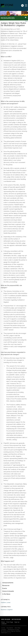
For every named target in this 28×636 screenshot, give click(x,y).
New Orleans (5, 619)
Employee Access (13, 629)
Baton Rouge (16, 619)
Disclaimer (10, 628)
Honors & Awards (8, 591)
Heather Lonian (5, 602)
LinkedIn (4, 624)
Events (4, 588)
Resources (5, 585)
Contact (3, 629)
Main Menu (26, 5)
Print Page (9, 622)
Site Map (17, 628)
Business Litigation (7, 609)
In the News (6, 594)
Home (3, 628)
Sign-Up (16, 622)
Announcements (7, 582)
